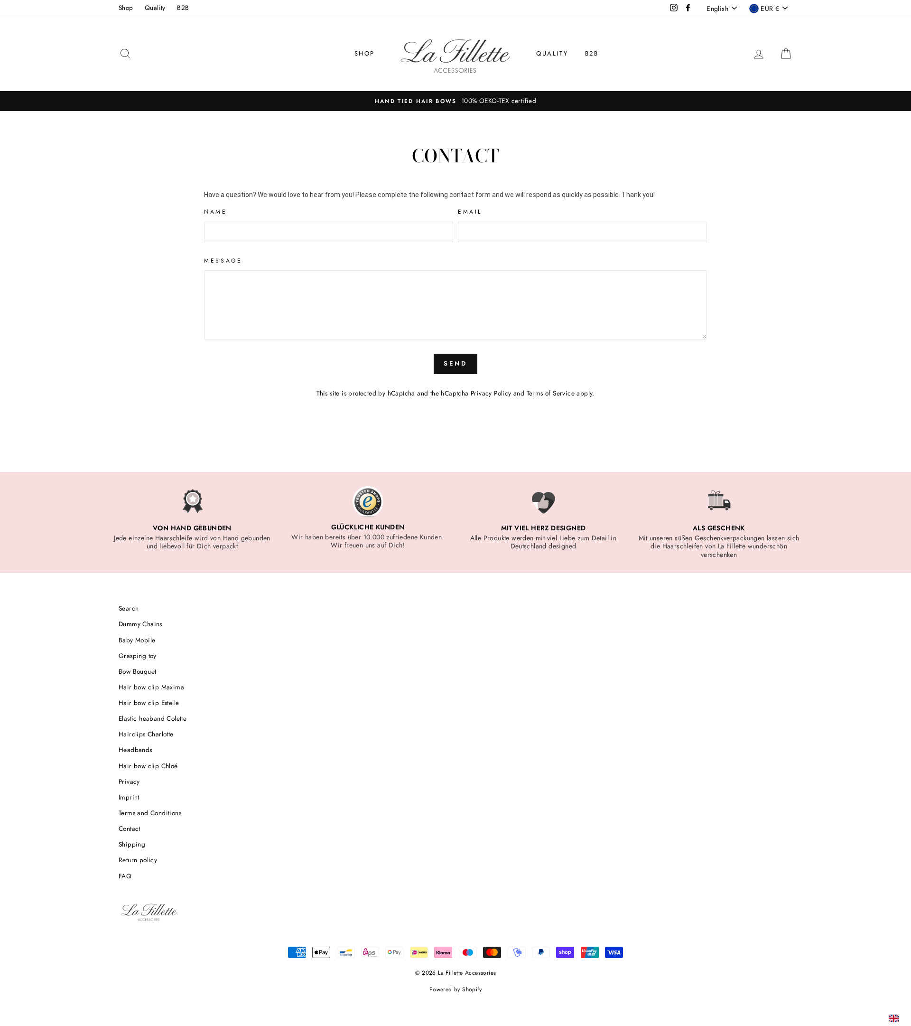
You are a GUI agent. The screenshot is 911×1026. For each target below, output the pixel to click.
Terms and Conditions (150, 813)
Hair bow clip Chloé (148, 766)
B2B (183, 7)
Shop (126, 7)
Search (129, 608)
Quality (155, 7)
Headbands (135, 749)
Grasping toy (138, 655)
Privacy (129, 781)
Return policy (138, 860)
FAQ (125, 876)
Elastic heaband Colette (152, 718)
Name (215, 211)
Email (470, 211)
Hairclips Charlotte (146, 734)
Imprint (129, 797)
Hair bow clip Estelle (149, 702)
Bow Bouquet (137, 671)
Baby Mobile (137, 640)
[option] (455, 101)
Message (223, 260)
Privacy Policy (491, 393)
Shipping (132, 844)
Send (456, 363)
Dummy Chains (140, 624)
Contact (129, 828)
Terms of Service (551, 393)
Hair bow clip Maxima (151, 687)
